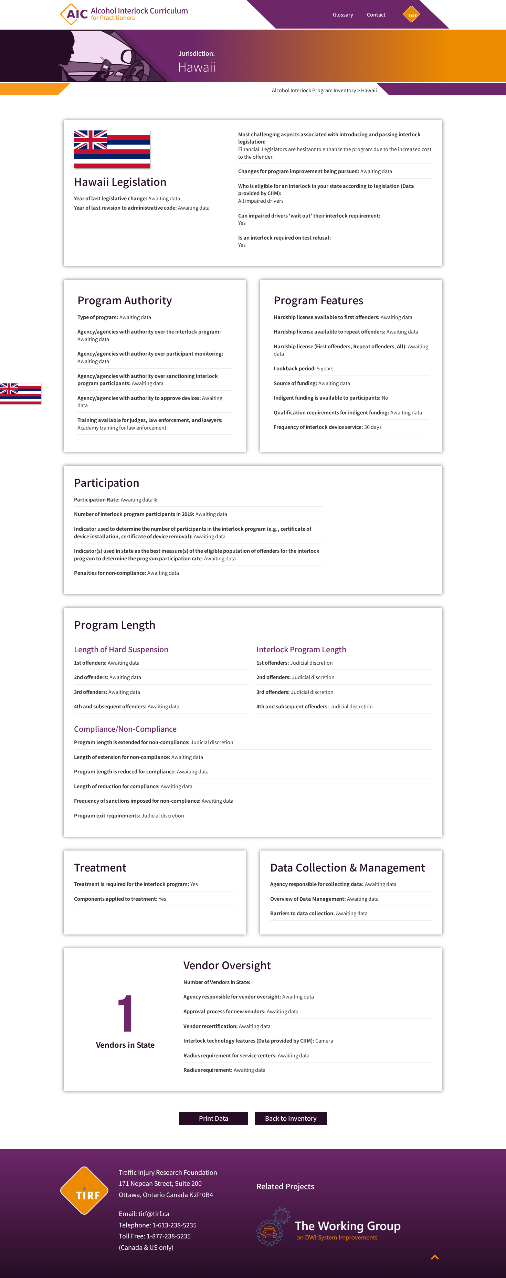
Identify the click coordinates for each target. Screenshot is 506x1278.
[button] (213, 1118)
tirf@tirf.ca (153, 1213)
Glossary (343, 14)
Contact (376, 14)
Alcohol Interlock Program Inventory (314, 90)
